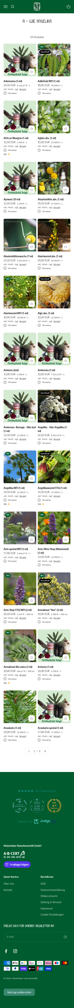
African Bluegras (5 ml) (16, 138)
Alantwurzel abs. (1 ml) (50, 256)
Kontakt (8, 889)
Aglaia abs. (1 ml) (47, 138)
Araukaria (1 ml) (12, 727)
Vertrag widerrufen (19, 992)
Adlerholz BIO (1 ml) (49, 81)
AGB (43, 883)
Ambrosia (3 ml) (46, 370)
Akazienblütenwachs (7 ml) (18, 256)
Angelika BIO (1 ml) (14, 487)
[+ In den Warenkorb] (31, 71)
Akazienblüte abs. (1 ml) (51, 199)
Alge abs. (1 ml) (46, 313)
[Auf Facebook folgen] (6, 951)
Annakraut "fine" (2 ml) (50, 609)
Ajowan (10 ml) (12, 199)
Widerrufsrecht (49, 896)
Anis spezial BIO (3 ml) (16, 549)
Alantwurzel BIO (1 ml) (16, 313)
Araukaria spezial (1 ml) (50, 727)
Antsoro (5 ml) (45, 666)
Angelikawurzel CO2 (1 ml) (52, 487)
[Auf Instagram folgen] (15, 951)
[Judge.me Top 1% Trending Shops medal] (46, 806)
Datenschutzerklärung (53, 889)
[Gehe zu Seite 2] (45, 751)
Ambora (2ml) (11, 370)
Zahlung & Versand (51, 902)
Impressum (47, 908)
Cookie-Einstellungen (52, 914)
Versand (22, 89)
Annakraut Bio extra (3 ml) (18, 666)
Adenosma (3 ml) (13, 81)
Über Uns (9, 883)
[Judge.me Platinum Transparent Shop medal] (11, 806)
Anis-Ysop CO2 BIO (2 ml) (18, 609)
